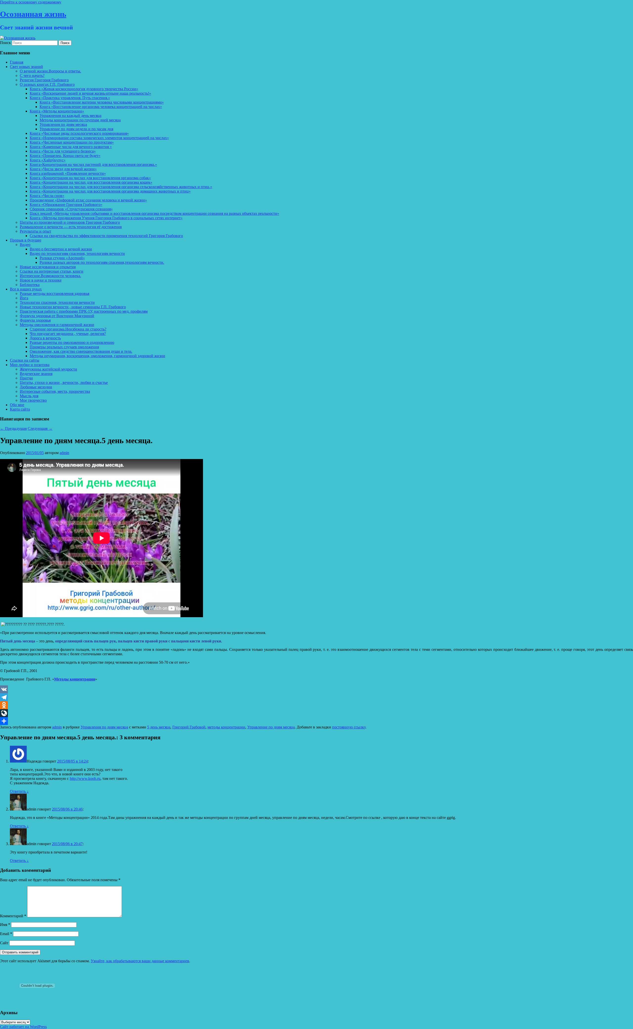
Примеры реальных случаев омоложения (64, 347)
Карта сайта (20, 409)
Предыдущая (13, 428)
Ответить (19, 791)
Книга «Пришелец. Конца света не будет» (65, 155)
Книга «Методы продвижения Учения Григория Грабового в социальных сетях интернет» (106, 218)
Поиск (5, 43)
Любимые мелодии (36, 387)
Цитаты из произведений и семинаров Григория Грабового (70, 222)
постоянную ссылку (348, 727)
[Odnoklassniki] (316, 705)
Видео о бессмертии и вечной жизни (61, 249)
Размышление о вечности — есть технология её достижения (71, 227)
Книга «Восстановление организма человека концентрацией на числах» (101, 107)
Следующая (40, 428)
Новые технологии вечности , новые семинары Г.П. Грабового (73, 307)
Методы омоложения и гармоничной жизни (57, 325)
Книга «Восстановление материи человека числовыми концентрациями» (102, 102)
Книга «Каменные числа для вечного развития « (71, 147)
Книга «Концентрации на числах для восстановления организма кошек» (91, 182)
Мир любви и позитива (29, 365)
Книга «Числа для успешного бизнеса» (63, 151)
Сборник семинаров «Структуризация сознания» (71, 209)
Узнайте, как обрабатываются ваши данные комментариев (140, 961)
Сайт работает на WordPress (23, 1027)
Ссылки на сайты (24, 360)
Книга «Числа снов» (47, 196)
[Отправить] (316, 721)
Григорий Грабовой (188, 727)
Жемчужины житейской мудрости (48, 369)
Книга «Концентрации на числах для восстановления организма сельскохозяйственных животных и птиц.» (121, 187)
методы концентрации (226, 727)
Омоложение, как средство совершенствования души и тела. (81, 351)
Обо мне (17, 405)
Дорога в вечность (45, 338)
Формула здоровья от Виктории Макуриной (57, 316)
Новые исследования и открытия (48, 267)
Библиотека (30, 285)
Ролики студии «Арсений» (62, 258)
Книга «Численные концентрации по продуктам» (72, 142)
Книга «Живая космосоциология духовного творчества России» (84, 89)
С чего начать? (32, 75)
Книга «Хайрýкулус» (48, 160)
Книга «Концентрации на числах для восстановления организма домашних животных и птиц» (110, 191)
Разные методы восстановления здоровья (54, 293)
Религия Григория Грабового (44, 80)
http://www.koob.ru (85, 778)
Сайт (4, 943)
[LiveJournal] (316, 713)
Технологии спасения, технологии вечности (57, 302)
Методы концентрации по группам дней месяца (80, 120)
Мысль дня (29, 396)
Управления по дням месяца (63, 124)
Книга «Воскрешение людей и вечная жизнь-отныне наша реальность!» (90, 93)
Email (6, 934)
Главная (16, 62)
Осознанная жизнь (33, 14)
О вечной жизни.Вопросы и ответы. (50, 71)
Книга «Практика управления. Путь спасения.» (70, 98)
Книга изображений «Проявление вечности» (68, 173)
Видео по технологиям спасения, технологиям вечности (77, 253)
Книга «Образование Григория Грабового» (66, 204)
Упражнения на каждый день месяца (70, 115)
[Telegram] (316, 697)
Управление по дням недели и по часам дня (76, 129)
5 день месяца (158, 727)
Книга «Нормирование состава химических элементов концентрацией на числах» (99, 138)
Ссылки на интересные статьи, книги (51, 271)
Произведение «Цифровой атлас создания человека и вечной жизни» (88, 200)
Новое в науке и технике (41, 280)
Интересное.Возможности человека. (50, 276)
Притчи (26, 378)
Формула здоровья (35, 320)
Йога (24, 298)
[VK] (316, 689)
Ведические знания (36, 374)
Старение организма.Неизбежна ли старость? (68, 329)
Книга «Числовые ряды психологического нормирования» (79, 133)
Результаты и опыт (35, 231)
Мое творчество (33, 400)
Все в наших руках (26, 289)
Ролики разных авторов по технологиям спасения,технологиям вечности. (102, 262)
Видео (25, 244)
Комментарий (13, 916)
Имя (5, 924)
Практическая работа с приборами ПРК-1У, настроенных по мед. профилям (84, 311)
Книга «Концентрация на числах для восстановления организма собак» (90, 178)
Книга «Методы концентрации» (57, 111)
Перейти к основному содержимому (30, 2)
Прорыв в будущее (25, 240)
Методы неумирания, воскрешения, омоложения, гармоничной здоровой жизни (97, 356)
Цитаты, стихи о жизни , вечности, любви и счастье (64, 382)
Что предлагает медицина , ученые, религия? (68, 333)
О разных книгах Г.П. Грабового (47, 84)
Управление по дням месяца (271, 727)
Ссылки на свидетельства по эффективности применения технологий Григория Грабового (106, 236)
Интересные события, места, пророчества (55, 391)
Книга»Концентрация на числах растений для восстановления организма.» (93, 164)
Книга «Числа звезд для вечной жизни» (63, 169)
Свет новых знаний (26, 67)
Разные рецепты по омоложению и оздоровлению (72, 342)
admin (64, 453)
